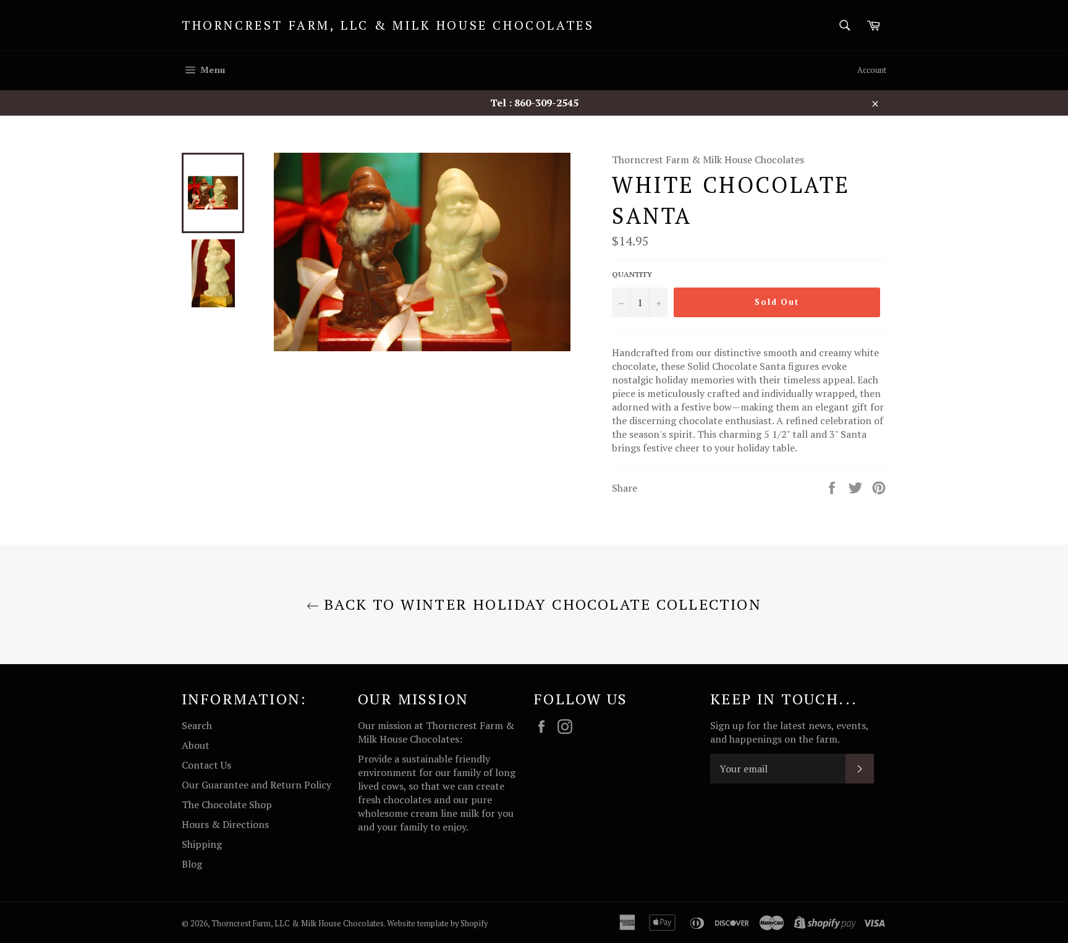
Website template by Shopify (437, 923)
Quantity (632, 274)
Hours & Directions (225, 824)
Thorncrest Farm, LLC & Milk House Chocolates (388, 25)
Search (197, 725)
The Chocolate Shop (227, 804)
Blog (192, 864)
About (196, 745)
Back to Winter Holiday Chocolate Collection (540, 604)
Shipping (202, 844)
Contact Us (206, 765)
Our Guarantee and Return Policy (256, 785)
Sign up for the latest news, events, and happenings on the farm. (789, 732)
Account (871, 69)
